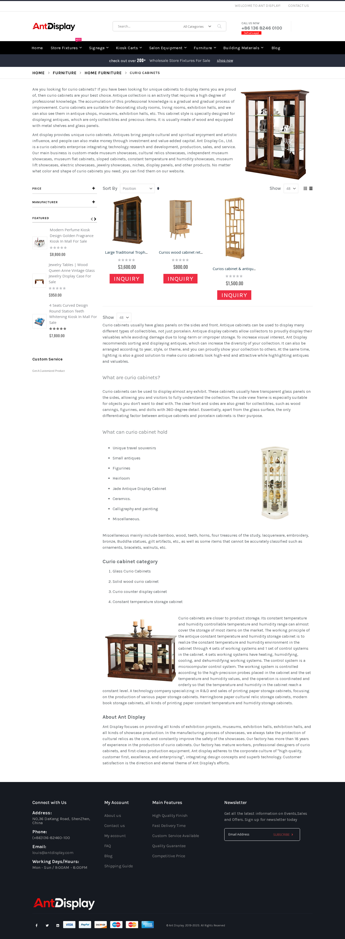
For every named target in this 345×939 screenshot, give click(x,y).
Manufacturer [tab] (45, 202)
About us (112, 815)
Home (38, 72)
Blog (108, 855)
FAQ (107, 845)
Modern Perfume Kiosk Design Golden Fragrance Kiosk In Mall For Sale (71, 235)
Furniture (64, 73)
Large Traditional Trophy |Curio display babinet (146, 252)
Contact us (114, 825)
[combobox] (169, 26)
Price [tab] (37, 188)
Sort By (110, 188)
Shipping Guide (118, 866)
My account (115, 835)
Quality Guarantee (169, 845)
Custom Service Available (175, 835)
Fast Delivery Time (169, 825)
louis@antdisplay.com (52, 852)
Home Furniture (103, 73)
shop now (225, 60)
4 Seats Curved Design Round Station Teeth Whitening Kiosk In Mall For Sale (73, 314)
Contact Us (298, 6)
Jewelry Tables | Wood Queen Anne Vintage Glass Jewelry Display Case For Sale (72, 273)
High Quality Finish (170, 815)
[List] (311, 189)
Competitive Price (168, 855)
